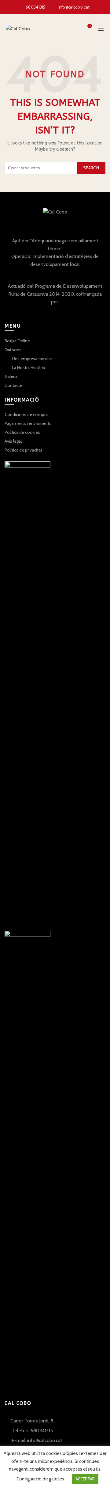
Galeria (11, 376)
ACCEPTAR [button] (85, 1478)
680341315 (36, 7)
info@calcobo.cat (74, 7)
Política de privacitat (23, 450)
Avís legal (13, 441)
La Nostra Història (28, 367)
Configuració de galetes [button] (40, 1479)
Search (91, 168)
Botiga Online (17, 341)
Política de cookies (22, 432)
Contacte (13, 385)
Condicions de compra (26, 414)
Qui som (13, 349)
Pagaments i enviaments (28, 423)
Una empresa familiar (32, 358)
